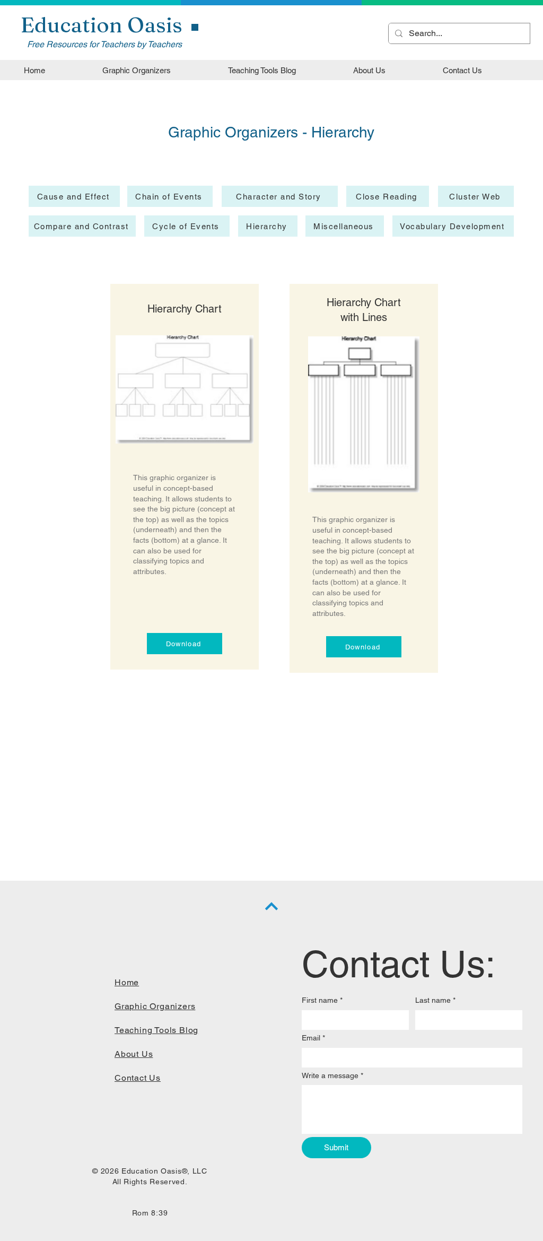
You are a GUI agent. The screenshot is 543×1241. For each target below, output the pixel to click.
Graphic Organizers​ (155, 1006)
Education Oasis (101, 25)
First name (322, 1000)
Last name (435, 1000)
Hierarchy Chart (184, 308)
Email (313, 1038)
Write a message (332, 1075)
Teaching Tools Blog (156, 1030)
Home (127, 982)
